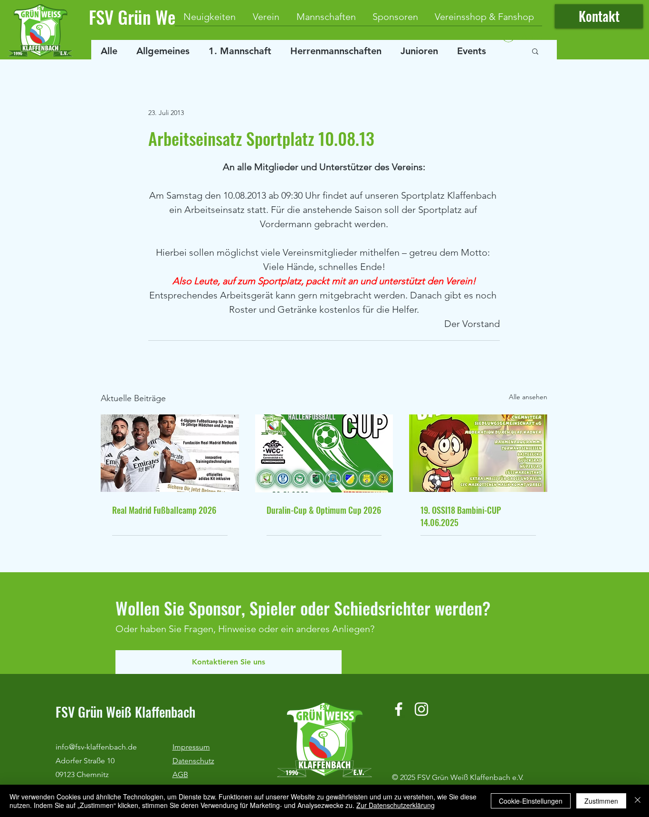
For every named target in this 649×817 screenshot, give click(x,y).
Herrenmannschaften (336, 51)
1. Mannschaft (240, 51)
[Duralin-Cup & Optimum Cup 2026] (324, 453)
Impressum (191, 746)
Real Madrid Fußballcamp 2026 (164, 510)
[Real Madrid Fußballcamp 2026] (170, 453)
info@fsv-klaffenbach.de (96, 746)
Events (471, 51)
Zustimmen (601, 801)
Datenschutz (193, 760)
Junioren (419, 51)
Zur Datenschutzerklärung (395, 805)
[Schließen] (637, 800)
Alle (109, 51)
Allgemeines (163, 51)
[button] (535, 51)
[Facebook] (399, 709)
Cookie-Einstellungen (531, 801)
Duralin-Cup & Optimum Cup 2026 (324, 510)
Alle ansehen (528, 397)
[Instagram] (421, 709)
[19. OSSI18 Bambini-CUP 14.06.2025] (478, 453)
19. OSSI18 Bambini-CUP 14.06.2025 (460, 516)
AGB (180, 774)
